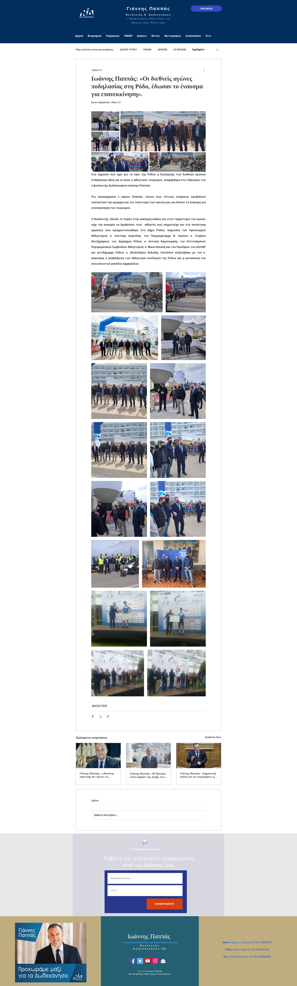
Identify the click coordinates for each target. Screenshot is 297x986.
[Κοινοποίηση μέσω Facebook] (92, 716)
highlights (198, 49)
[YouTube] (148, 961)
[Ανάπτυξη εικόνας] (127, 292)
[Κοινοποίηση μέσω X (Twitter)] (100, 716)
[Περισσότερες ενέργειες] (204, 70)
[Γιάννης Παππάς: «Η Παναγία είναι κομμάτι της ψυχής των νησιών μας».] (148, 755)
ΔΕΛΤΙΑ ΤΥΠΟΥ (128, 49)
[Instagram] (155, 961)
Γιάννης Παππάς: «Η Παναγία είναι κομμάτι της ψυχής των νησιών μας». (148, 775)
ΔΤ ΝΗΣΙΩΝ (180, 49)
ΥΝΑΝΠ (147, 49)
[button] (217, 49)
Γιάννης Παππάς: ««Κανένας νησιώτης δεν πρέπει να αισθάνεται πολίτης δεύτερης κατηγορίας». (97, 775)
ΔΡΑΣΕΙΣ (162, 49)
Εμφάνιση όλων (213, 737)
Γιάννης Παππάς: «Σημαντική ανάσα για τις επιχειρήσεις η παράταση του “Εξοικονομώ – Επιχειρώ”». (198, 775)
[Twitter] (140, 961)
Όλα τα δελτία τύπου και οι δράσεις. (95, 49)
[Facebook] (132, 961)
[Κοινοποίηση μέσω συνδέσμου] (107, 716)
